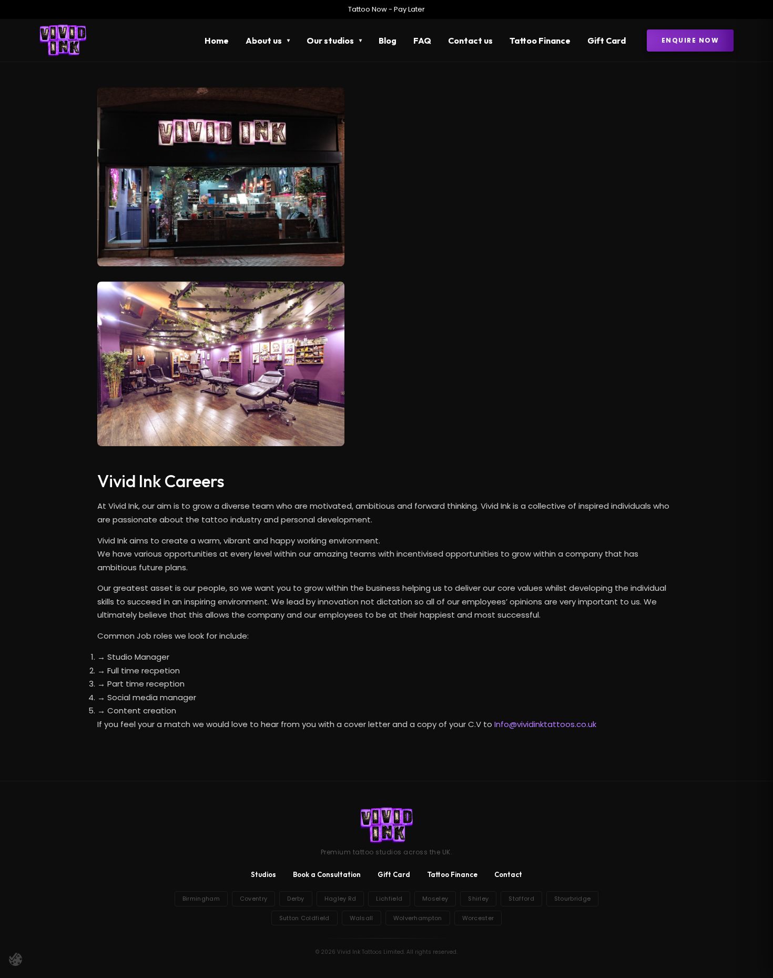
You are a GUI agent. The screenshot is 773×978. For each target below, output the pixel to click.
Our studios (330, 40)
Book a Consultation (327, 874)
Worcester (478, 918)
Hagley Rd (340, 898)
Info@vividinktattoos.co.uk (545, 724)
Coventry (253, 898)
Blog (387, 40)
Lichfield (389, 898)
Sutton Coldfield (304, 918)
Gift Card (606, 40)
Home (217, 40)
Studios (263, 874)
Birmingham (201, 898)
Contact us (470, 40)
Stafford (521, 898)
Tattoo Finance (540, 40)
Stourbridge (572, 898)
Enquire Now (690, 40)
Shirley (478, 898)
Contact (508, 874)
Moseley (435, 898)
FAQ (422, 40)
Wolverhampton (417, 918)
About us (264, 40)
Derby (295, 898)
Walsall (361, 918)
